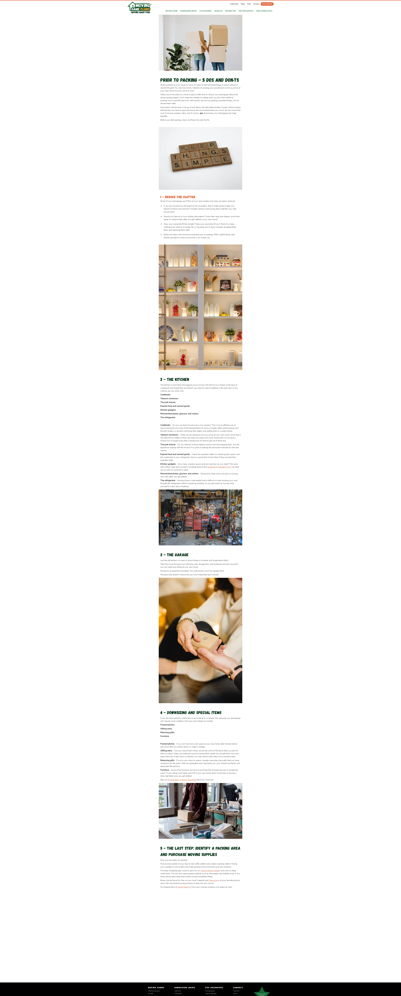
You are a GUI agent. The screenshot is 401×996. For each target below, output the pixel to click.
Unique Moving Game (210, 870)
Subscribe (234, 4)
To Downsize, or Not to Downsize (182, 779)
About (235, 993)
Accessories (205, 11)
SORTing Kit (178, 993)
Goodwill (211, 467)
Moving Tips (230, 11)
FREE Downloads (264, 11)
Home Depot (183, 887)
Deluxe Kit (178, 991)
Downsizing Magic (188, 11)
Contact (256, 4)
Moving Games (210, 991)
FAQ (249, 4)
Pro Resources (246, 11)
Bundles (218, 11)
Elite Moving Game (154, 991)
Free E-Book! (267, 4)
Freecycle (213, 880)
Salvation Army (224, 467)
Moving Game (172, 11)
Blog (243, 4)
